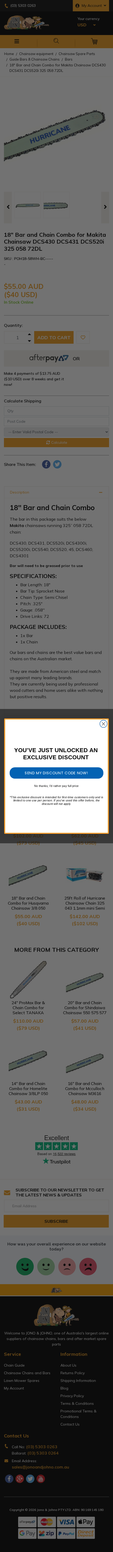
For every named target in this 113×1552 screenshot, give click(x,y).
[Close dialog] (103, 723)
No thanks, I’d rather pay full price (56, 785)
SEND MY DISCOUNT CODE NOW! (56, 772)
